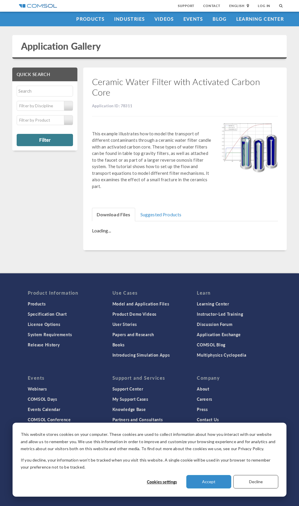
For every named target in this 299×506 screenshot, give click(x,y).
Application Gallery (61, 46)
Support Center (127, 389)
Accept (208, 481)
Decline (256, 481)
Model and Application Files (140, 304)
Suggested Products (161, 214)
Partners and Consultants (137, 419)
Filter (45, 139)
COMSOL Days (42, 399)
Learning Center (260, 18)
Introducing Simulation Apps (141, 355)
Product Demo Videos (134, 314)
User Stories (124, 324)
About (203, 389)
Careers (204, 399)
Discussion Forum (214, 324)
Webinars (37, 389)
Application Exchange (219, 334)
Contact (211, 6)
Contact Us (208, 419)
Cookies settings (162, 482)
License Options (44, 324)
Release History (44, 345)
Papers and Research (133, 334)
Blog (220, 18)
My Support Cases (130, 399)
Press (202, 409)
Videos (164, 18)
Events (193, 18)
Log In (264, 6)
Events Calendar (44, 409)
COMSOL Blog (211, 345)
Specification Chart (47, 314)
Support (186, 6)
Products (90, 18)
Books (118, 345)
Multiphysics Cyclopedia (221, 355)
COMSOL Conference (49, 419)
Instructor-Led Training (220, 314)
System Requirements (50, 334)
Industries (129, 18)
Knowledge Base (129, 409)
